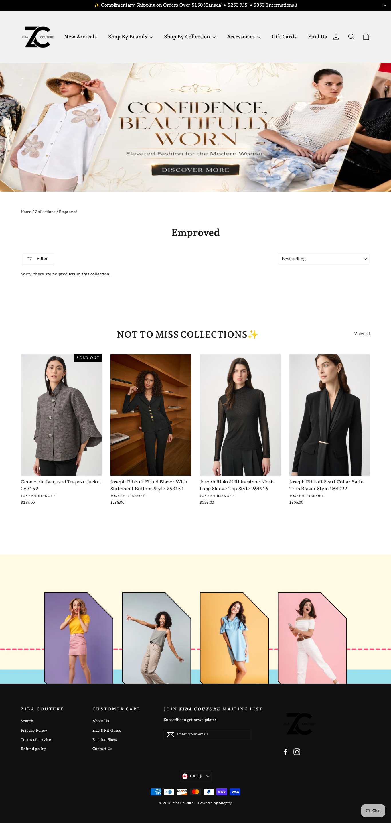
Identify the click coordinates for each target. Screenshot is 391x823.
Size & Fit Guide (106, 730)
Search (27, 721)
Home (26, 212)
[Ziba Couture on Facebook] (285, 751)
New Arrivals (80, 37)
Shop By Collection (187, 37)
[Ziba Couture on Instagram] (296, 751)
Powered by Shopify (215, 803)
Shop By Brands (128, 37)
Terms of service (36, 739)
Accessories (241, 37)
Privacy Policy (34, 730)
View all (362, 333)
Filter (41, 258)
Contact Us (102, 749)
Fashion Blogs (104, 739)
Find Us (317, 37)
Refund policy (33, 749)
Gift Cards (284, 37)
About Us (100, 721)
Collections (45, 212)
